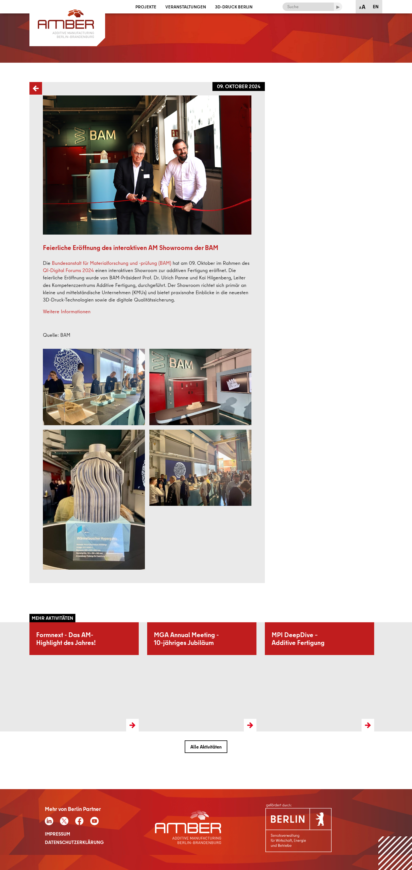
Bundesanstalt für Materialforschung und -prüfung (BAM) (111, 262)
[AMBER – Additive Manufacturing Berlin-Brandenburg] (67, 6)
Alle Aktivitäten (206, 746)
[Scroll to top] (395, 853)
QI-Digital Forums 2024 (68, 270)
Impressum (57, 834)
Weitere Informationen (67, 311)
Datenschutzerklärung (74, 842)
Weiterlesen (40, 625)
